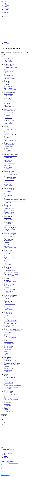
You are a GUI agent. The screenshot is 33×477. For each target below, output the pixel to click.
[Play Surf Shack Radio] (4, 373)
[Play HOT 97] (4, 322)
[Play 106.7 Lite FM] (4, 401)
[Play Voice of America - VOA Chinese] (4, 390)
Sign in (5, 16)
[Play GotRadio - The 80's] (4, 260)
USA (6, 4)
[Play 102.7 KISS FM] (4, 80)
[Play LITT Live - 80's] (4, 198)
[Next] (4, 471)
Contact (5, 451)
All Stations (6, 5)
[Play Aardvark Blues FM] (4, 294)
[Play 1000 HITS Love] (4, 187)
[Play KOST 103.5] (4, 136)
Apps (5, 458)
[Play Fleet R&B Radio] (4, 170)
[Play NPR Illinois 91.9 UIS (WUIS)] (4, 277)
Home (5, 42)
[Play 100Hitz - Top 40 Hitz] (4, 328)
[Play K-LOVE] (4, 339)
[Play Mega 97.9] (4, 249)
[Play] (2, 471)
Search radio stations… (6, 52)
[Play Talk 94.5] (4, 142)
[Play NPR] (4, 266)
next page (3, 424)
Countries (6, 9)
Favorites (6, 15)
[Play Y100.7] (4, 384)
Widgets (6, 457)
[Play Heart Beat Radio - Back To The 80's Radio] (4, 204)
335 (5, 422)
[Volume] (1, 474)
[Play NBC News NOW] (4, 125)
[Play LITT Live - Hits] (4, 153)
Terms (5, 456)
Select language (4, 462)
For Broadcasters (8, 453)
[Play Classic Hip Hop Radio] (4, 232)
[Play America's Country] (4, 74)
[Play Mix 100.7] (4, 108)
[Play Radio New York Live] (4, 215)
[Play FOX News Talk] (4, 63)
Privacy (5, 454)
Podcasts (6, 6)
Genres (5, 11)
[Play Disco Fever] (4, 407)
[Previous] (1, 471)
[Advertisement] (16, 29)
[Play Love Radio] (4, 311)
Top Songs (6, 8)
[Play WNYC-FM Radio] (4, 91)
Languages (6, 12)
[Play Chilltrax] (4, 356)
